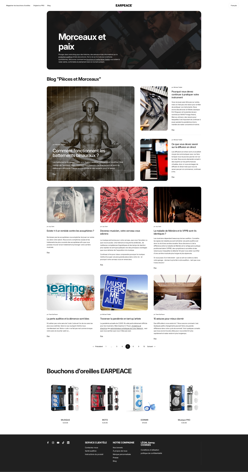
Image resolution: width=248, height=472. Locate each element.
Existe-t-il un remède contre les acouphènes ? (70, 230)
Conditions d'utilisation (150, 450)
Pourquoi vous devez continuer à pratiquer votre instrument (185, 94)
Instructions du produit (94, 454)
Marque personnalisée (122, 454)
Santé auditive (90, 451)
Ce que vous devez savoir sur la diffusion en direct (185, 145)
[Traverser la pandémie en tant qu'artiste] (124, 292)
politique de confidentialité (151, 453)
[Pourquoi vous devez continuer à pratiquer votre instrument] (154, 108)
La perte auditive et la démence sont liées (68, 318)
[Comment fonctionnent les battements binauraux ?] (90, 133)
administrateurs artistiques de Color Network (127, 328)
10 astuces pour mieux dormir (169, 318)
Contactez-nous (91, 448)
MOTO (105, 420)
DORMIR (144, 420)
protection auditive (65, 57)
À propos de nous (120, 451)
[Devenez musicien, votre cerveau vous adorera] (124, 204)
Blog (115, 461)
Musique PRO (184, 420)
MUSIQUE (65, 420)
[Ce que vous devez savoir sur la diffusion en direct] (154, 160)
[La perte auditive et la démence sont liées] (70, 292)
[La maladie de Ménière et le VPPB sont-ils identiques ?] (177, 204)
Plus (54, 174)
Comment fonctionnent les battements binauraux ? (79, 153)
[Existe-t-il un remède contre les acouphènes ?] (70, 204)
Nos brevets (118, 448)
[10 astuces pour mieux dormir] (177, 292)
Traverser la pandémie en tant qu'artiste (120, 318)
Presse (115, 458)
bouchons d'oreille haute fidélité (98, 59)
